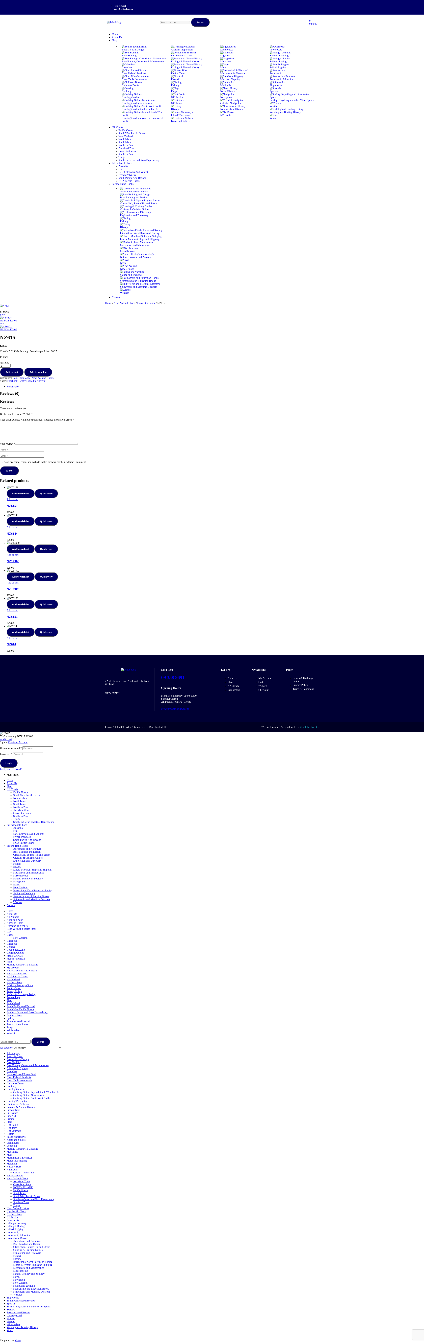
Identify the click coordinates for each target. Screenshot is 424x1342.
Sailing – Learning (16, 1223)
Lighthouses (13, 1142)
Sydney (11, 1018)
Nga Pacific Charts (16, 1211)
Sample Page (13, 997)
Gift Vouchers (14, 1130)
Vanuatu (11, 1318)
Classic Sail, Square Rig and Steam (31, 854)
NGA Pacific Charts (23, 842)
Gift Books (12, 1124)
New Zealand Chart (17, 973)
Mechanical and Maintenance (28, 872)
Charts (10, 934)
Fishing (17, 863)
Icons (9, 961)
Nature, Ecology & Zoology (28, 878)
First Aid (11, 1116)
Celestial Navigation (23, 1172)
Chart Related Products (19, 1077)
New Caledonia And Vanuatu (28, 833)
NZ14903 (13, 589)
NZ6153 (12, 616)
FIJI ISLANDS (15, 955)
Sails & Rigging (15, 1229)
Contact (11, 905)
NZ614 (11, 644)
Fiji (15, 830)
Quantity (4, 362)
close (18, 1340)
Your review (7, 443)
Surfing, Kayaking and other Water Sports (29, 1306)
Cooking (11, 1086)
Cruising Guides (15, 952)
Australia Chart (15, 922)
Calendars (12, 1071)
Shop (9, 786)
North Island (19, 801)
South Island (19, 804)
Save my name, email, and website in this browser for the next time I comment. (45, 462)
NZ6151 (12, 506)
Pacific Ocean (20, 792)
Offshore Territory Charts (20, 985)
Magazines (12, 1151)
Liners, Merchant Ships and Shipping (32, 869)
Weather (17, 902)
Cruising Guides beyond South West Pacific (36, 1092)
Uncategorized (14, 1315)
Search (200, 22)
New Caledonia (15, 1175)
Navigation (19, 881)
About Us (12, 783)
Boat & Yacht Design (18, 1059)
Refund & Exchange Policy (21, 994)
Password (6, 754)
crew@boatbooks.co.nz (175, 708)
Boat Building (14, 1062)
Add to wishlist (38, 372)
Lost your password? (11, 769)
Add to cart (11, 372)
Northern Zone (21, 807)
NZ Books (12, 1217)
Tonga (16, 819)
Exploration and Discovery (27, 860)
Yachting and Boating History (22, 1327)
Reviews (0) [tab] (10, 393)
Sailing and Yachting (24, 893)
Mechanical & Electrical (19, 1157)
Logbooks (12, 1145)
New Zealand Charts (124, 303)
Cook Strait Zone (146, 303)
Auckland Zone (21, 810)
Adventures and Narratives (27, 848)
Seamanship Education (18, 1235)
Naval (16, 884)
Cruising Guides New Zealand (29, 1095)
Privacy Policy (14, 991)
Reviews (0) (13, 386)
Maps (9, 1154)
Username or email (11, 748)
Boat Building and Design (27, 851)
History (17, 866)
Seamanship (13, 1232)
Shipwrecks (13, 1297)
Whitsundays (13, 1030)
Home (108, 303)
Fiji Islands (12, 1113)
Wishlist (11, 1033)
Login (8, 763)
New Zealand (20, 798)
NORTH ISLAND (23, 1187)
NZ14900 (13, 561)
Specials (11, 1303)
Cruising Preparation (17, 1101)
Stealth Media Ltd (308, 727)
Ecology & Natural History (21, 1107)
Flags (9, 1121)
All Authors (13, 917)
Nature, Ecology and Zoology (29, 1273)
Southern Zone (21, 816)
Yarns (10, 1330)
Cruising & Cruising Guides (28, 857)
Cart (9, 931)
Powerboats (13, 1220)
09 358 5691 (172, 677)
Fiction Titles (13, 1110)
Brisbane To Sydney (17, 925)
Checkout (12, 940)
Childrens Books (15, 1083)
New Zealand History (18, 1208)
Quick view (46, 493)
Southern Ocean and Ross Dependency (33, 822)
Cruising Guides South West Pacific (32, 1098)
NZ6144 (12, 533)
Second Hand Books (17, 845)
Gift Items (12, 1127)
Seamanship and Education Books (31, 896)
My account (13, 967)
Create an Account (17, 742)
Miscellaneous (20, 875)
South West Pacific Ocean (26, 795)
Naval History (14, 1166)
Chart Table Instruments (19, 1080)
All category (13, 1053)
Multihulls (12, 1163)
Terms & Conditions (17, 1024)
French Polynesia (22, 836)
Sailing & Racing (16, 1226)
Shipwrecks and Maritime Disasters (31, 899)
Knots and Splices (16, 1139)
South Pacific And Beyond (27, 839)
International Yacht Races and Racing (32, 890)
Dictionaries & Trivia (18, 1104)
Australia (18, 828)
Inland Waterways (16, 1136)
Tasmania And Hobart (18, 1021)
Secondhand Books (17, 1238)
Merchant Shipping (17, 1160)
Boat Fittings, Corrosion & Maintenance (28, 1065)
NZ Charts (12, 789)
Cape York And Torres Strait (21, 928)
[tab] (215, 386)
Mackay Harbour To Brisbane (22, 964)
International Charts (17, 825)
